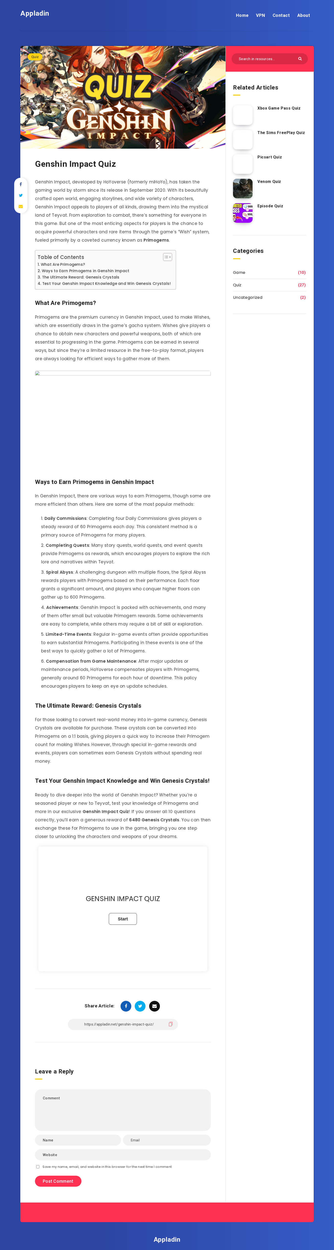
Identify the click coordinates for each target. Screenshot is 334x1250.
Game (239, 272)
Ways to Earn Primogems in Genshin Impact (86, 270)
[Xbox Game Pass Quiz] (243, 115)
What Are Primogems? (63, 264)
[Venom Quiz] (243, 188)
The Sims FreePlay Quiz (281, 132)
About (303, 15)
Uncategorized (247, 297)
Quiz (35, 57)
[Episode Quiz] (243, 213)
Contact (281, 15)
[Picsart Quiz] (243, 164)
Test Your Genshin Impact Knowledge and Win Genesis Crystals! (106, 283)
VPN (260, 15)
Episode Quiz (270, 206)
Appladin (34, 13)
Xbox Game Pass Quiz (279, 108)
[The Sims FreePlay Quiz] (243, 139)
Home (242, 15)
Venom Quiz (269, 181)
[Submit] (300, 58)
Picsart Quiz (269, 157)
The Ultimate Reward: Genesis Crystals (81, 277)
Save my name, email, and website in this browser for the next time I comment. (107, 1166)
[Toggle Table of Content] (165, 257)
